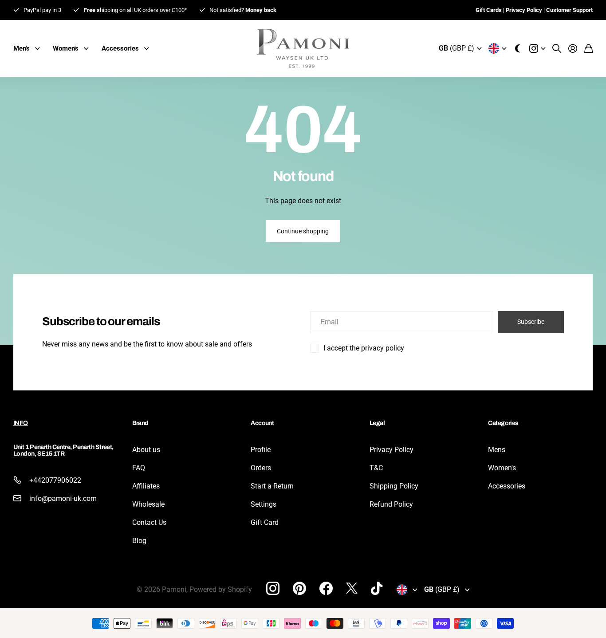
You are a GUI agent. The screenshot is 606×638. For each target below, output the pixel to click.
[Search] (556, 48)
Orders (261, 468)
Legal (377, 423)
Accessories (506, 486)
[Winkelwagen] (588, 48)
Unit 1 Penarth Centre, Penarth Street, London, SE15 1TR (63, 450)
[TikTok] (376, 588)
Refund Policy (391, 504)
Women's (502, 468)
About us (146, 449)
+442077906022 (55, 480)
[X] (352, 588)
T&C (376, 468)
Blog (139, 540)
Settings (263, 504)
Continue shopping (303, 231)
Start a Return (272, 486)
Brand (140, 423)
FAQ (138, 468)
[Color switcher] (517, 48)
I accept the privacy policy (363, 348)
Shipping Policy (394, 486)
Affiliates (146, 486)
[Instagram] (272, 588)
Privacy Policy (391, 449)
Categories (503, 423)
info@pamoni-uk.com (63, 498)
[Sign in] (572, 48)
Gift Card (265, 522)
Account (262, 423)
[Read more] (537, 48)
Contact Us (149, 522)
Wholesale (148, 504)
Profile (261, 449)
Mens (496, 449)
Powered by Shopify (220, 589)
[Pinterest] (299, 588)
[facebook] (326, 588)
